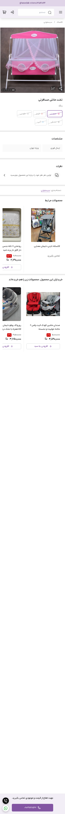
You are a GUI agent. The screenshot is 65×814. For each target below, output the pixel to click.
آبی (39, 121)
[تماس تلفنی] (6, 801)
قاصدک (59, 22)
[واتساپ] (6, 808)
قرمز (38, 113)
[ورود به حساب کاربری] (12, 12)
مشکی (53, 121)
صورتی (53, 113)
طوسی (23, 113)
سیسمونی (48, 22)
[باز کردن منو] (59, 12)
